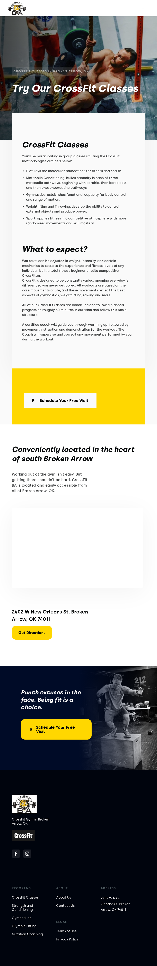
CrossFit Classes (25, 897)
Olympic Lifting (24, 926)
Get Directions (32, 632)
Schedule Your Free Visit (55, 729)
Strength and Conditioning (22, 908)
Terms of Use (66, 931)
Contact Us (65, 906)
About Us (63, 897)
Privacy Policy (67, 939)
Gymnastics (21, 918)
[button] (143, 8)
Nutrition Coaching (27, 934)
